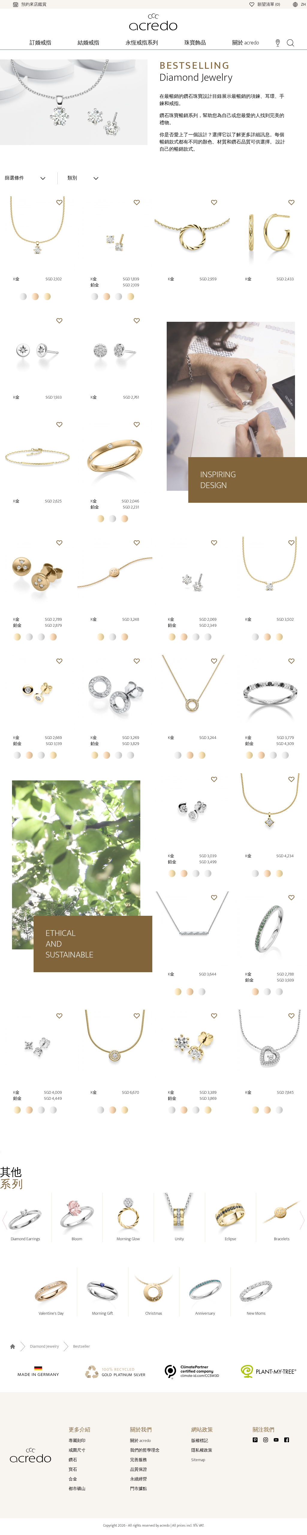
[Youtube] (278, 1439)
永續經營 (138, 1479)
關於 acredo (140, 1440)
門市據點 (138, 1488)
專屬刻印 (77, 1440)
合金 (73, 1479)
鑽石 (73, 1459)
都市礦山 (77, 1488)
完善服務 (138, 1459)
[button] (59, 202)
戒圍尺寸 (77, 1450)
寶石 (73, 1469)
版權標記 (199, 1440)
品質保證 (138, 1469)
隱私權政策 (201, 1450)
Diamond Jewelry (44, 1347)
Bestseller (81, 1347)
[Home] (153, 22)
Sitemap (198, 1459)
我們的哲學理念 (144, 1450)
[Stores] (277, 42)
